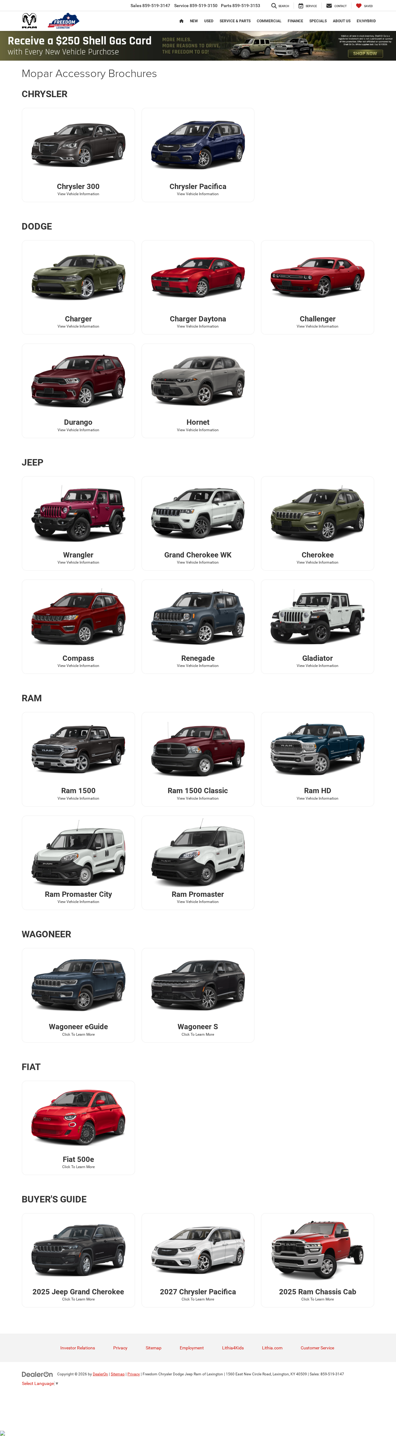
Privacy (120, 1347)
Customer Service (317, 1347)
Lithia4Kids (233, 1347)
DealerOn (100, 1374)
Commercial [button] (269, 21)
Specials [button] (318, 21)
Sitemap (153, 1347)
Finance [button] (295, 21)
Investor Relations (77, 1347)
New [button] (194, 21)
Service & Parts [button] (235, 21)
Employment (192, 1347)
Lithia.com (272, 1347)
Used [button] (208, 21)
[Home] (181, 21)
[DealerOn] (37, 1373)
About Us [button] (342, 21)
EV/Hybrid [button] (366, 21)
